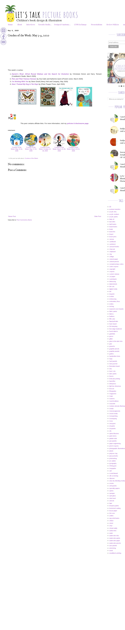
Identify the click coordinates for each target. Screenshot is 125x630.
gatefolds (112, 334)
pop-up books (113, 456)
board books (113, 226)
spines (111, 491)
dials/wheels (113, 284)
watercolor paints (114, 538)
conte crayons (113, 266)
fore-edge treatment (115, 329)
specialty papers (114, 488)
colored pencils (114, 261)
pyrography (113, 463)
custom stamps (114, 274)
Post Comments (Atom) (24, 220)
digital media (113, 289)
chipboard (112, 251)
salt (110, 471)
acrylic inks (113, 212)
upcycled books (114, 518)
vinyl (110, 525)
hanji (110, 359)
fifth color (112, 319)
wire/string (112, 548)
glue (110, 344)
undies (111, 515)
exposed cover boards (116, 309)
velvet (111, 523)
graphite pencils (114, 349)
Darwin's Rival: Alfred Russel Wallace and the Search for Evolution (40, 74)
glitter (111, 339)
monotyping (113, 418)
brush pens (112, 236)
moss (111, 421)
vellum (111, 520)
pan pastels (113, 441)
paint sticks (113, 436)
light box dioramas (115, 386)
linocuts (111, 388)
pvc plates (112, 461)
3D (110, 207)
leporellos (112, 381)
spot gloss (112, 496)
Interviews (30, 24)
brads (111, 229)
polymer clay (113, 453)
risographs (112, 468)
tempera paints (114, 506)
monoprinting (113, 416)
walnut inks (112, 530)
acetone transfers (114, 209)
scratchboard (113, 473)
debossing (112, 281)
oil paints (112, 426)
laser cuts (112, 371)
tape (110, 503)
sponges (112, 493)
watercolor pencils (115, 543)
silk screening (113, 476)
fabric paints (113, 311)
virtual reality (113, 528)
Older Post (97, 216)
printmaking (113, 458)
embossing (112, 299)
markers (112, 398)
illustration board (114, 366)
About (19, 24)
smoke (111, 483)
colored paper (113, 259)
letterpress (112, 383)
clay (110, 254)
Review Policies (113, 24)
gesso (111, 336)
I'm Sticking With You (20, 81)
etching (111, 306)
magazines (112, 393)
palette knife (113, 438)
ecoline (111, 296)
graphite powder (114, 351)
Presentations (96, 24)
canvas (111, 239)
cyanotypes (113, 279)
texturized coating (115, 508)
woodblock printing (115, 553)
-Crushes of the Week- (31, 158)
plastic (111, 451)
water (111, 533)
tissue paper (113, 510)
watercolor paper (114, 540)
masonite (112, 403)
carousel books (114, 246)
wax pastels (113, 545)
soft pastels (113, 486)
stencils (111, 501)
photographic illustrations (117, 448)
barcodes (112, 221)
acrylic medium (114, 214)
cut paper (112, 276)
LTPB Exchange (80, 24)
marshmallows (114, 401)
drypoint (111, 294)
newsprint (112, 423)
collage (111, 256)
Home (10, 24)
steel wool (112, 498)
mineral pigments (114, 411)
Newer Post (12, 216)
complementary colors (116, 264)
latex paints (113, 374)
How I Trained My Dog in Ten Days (25, 84)
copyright (112, 269)
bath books (112, 224)
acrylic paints (113, 216)
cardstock (112, 244)
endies (111, 304)
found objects (113, 331)
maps (111, 396)
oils (110, 431)
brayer (111, 234)
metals (111, 408)
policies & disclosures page (77, 123)
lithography (112, 391)
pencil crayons (114, 446)
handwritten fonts (114, 356)
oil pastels (112, 428)
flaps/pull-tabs (113, 321)
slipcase (112, 478)
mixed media (113, 413)
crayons (111, 271)
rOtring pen (112, 466)
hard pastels (113, 361)
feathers (111, 316)
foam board (113, 324)
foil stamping (113, 326)
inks (110, 369)
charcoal (112, 249)
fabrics (111, 314)
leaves (111, 376)
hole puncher (113, 364)
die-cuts (111, 286)
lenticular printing (114, 378)
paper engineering (115, 443)
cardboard (112, 241)
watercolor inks (114, 535)
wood (111, 550)
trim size (112, 513)
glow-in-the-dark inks (116, 341)
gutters (111, 354)
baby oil (111, 219)
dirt (110, 291)
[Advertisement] (55, 53)
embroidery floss (114, 301)
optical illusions (114, 433)
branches (112, 231)
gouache (112, 346)
